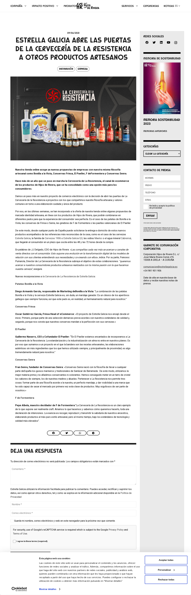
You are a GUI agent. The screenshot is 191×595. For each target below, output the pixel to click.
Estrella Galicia (23, 238)
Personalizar (164, 569)
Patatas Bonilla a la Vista (29, 284)
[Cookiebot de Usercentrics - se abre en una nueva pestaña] (19, 589)
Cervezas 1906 (53, 238)
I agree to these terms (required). (32, 541)
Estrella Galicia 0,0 (73, 238)
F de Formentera (24, 397)
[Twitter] (154, 42)
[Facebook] (147, 42)
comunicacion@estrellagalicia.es (160, 266)
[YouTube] (168, 42)
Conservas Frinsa (25, 306)
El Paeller (20, 329)
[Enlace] (88, 6)
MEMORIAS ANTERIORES (155, 131)
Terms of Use (20, 533)
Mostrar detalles (47, 589)
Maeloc (98, 238)
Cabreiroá (126, 238)
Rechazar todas (166, 579)
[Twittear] (66, 433)
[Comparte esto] (53, 433)
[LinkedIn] (161, 42)
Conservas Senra (25, 359)
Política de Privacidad (151, 231)
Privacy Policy (116, 529)
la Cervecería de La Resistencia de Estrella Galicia (69, 276)
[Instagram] (175, 42)
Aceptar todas (166, 560)
